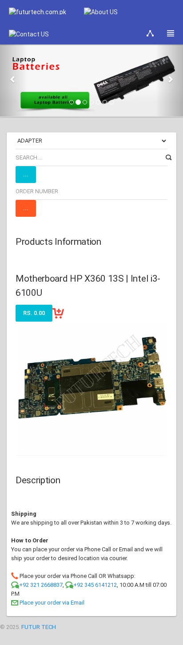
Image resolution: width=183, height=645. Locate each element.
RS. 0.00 (34, 313)
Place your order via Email (52, 602)
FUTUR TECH (38, 627)
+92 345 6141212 (95, 584)
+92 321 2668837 (41, 584)
